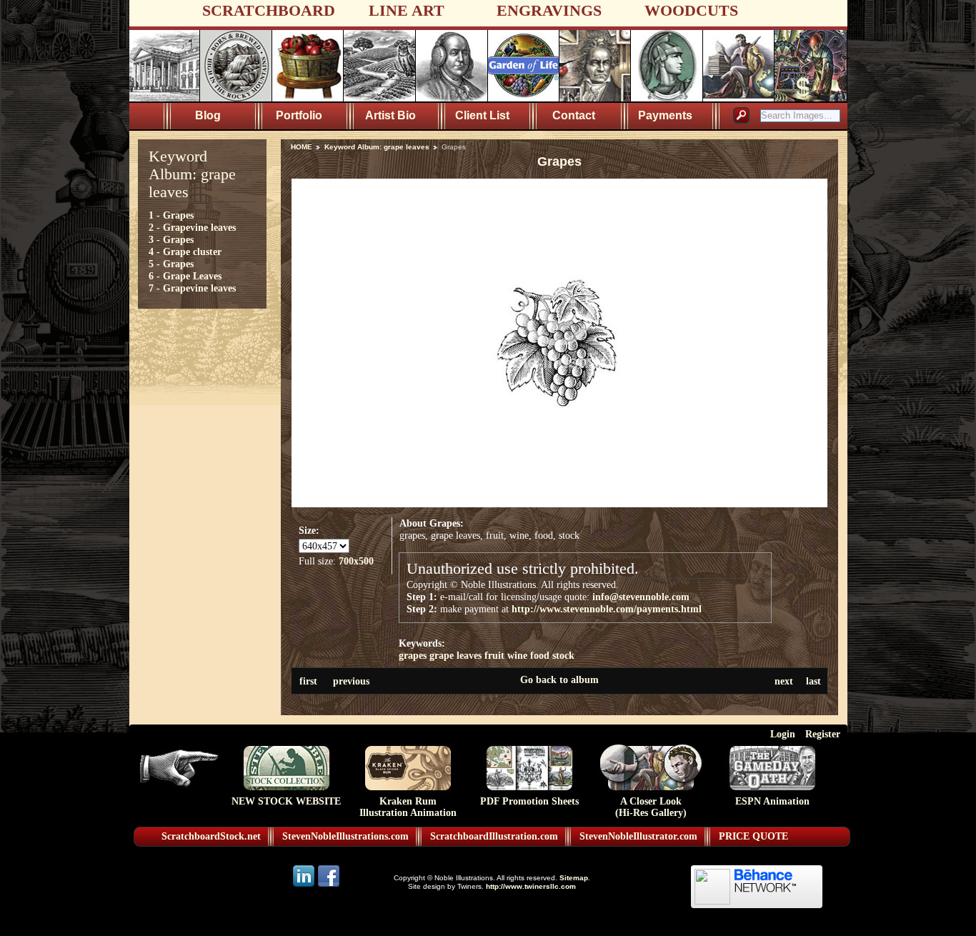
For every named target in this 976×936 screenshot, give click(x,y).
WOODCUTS (691, 10)
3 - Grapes (171, 239)
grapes (413, 655)
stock (563, 655)
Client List (482, 115)
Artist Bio (390, 115)
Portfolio (299, 115)
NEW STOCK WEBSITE (286, 801)
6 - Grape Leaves (185, 276)
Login (782, 734)
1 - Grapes (171, 215)
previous (351, 681)
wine (517, 655)
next (784, 681)
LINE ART (406, 10)
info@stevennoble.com (640, 596)
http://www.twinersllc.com (531, 886)
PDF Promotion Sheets (529, 801)
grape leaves (455, 655)
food (539, 655)
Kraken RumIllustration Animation (408, 807)
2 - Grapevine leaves (192, 227)
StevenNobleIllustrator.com (638, 836)
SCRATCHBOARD (268, 10)
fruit (494, 655)
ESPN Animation (772, 801)
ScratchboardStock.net (211, 836)
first (308, 681)
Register (822, 734)
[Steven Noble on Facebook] (328, 886)
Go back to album (559, 679)
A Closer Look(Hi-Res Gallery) (651, 807)
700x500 (356, 561)
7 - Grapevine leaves (192, 288)
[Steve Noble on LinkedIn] (304, 886)
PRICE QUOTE (753, 836)
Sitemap (573, 878)
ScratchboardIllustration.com (494, 836)
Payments (665, 115)
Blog (208, 115)
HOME (301, 147)
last (813, 681)
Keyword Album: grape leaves (376, 147)
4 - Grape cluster (185, 251)
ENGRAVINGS (549, 10)
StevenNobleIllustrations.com (345, 836)
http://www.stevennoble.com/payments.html (607, 608)
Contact (573, 115)
